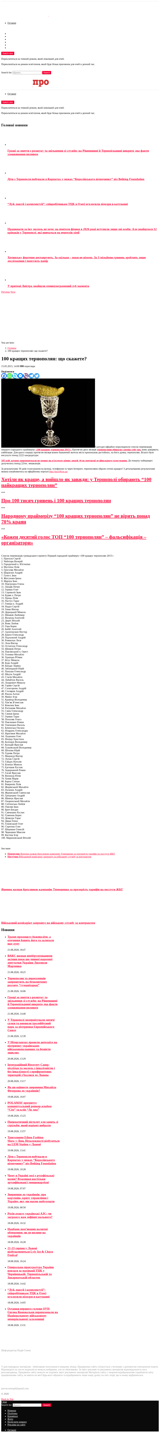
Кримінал (13, 39)
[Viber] (26, 376)
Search (46, 72)
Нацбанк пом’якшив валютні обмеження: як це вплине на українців (28, 1232)
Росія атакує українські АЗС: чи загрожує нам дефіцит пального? (30, 1215)
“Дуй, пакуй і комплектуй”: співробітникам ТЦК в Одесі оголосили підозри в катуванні (68, 204)
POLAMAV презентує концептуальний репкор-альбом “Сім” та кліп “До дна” (30, 1106)
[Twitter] (37, 376)
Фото (10, 42)
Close (4, 1402)
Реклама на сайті (16, 47)
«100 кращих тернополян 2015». (53, 449)
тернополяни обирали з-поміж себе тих (119, 449)
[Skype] (15, 376)
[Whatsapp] (9, 376)
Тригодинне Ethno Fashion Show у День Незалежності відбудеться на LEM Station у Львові (34, 1141)
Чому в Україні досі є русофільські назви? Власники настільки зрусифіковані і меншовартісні (31, 1179)
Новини (12, 33)
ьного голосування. (117, 460)
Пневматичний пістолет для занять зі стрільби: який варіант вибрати (33, 1123)
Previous (5, 292)
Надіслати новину (17, 45)
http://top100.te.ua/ (58, 471)
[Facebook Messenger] (20, 376)
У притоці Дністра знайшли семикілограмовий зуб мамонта (48, 286)
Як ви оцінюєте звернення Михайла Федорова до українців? (32, 1089)
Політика (12, 36)
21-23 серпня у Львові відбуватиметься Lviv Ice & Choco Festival (30, 1252)
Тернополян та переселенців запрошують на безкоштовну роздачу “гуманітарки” (27, 982)
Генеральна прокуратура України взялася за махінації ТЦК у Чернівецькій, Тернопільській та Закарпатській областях (31, 1272)
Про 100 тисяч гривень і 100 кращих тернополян (56, 500)
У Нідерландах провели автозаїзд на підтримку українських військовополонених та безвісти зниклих (32, 1047)
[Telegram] (31, 376)
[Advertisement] (80, 317)
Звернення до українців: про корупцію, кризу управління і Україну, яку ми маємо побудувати (31, 1198)
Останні (12, 23)
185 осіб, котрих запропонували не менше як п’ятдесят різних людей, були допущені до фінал (53, 460)
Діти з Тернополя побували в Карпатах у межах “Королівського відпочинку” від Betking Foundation (76, 179)
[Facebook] (4, 376)
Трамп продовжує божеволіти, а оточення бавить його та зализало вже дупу (31, 940)
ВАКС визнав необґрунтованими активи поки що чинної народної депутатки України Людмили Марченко (30, 961)
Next (12, 292)
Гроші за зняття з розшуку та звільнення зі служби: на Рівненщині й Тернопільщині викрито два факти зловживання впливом (33, 1002)
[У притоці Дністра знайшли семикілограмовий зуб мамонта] (83, 273)
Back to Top (7, 1399)
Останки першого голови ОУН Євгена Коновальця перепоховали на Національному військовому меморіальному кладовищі (33, 1314)
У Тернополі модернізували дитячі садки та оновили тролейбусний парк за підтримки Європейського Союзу (31, 1025)
